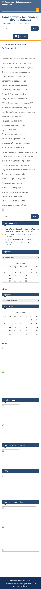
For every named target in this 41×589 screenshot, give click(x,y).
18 (10, 278)
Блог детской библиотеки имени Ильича (20, 18)
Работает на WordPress (14, 584)
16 (36, 275)
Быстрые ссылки (9, 10)
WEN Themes (23, 586)
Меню (23, 36)
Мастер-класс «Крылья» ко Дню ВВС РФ (20, 234)
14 (26, 275)
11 (10, 275)
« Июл (4, 289)
